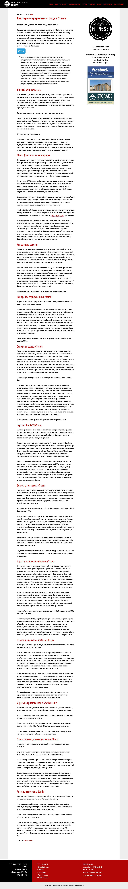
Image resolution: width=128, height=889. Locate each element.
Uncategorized (28, 840)
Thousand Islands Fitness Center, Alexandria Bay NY (16, 4)
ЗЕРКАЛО (21, 51)
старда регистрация (57, 215)
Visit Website (98, 875)
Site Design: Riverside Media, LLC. (76, 885)
